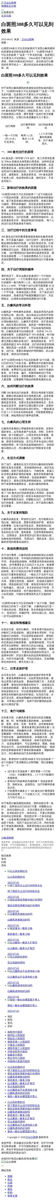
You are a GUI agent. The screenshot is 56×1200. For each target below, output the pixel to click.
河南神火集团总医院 (18, 1061)
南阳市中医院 (14, 1032)
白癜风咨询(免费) (25, 1158)
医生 (8, 6)
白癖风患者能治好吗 (18, 1077)
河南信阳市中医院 (17, 1051)
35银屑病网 (7, 837)
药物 (9, 1186)
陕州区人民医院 (16, 1035)
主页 (3, 15)
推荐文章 (12, 1195)
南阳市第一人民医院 (18, 1041)
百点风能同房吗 (16, 1086)
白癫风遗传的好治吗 (18, 1093)
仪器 (13, 6)
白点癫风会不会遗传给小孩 (22, 1090)
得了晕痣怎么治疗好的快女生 (23, 1070)
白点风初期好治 (16, 1067)
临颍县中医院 (14, 1054)
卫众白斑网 (27, 39)
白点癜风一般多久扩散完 (21, 1083)
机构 (9, 1192)
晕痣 (9, 1189)
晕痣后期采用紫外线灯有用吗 (23, 1073)
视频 (3, 6)
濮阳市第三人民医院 (18, 1048)
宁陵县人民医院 (16, 1045)
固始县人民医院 (16, 1038)
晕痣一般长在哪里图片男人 (22, 1096)
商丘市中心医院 (16, 1058)
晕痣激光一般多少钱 (18, 1080)
